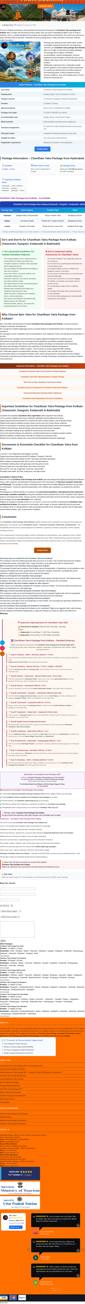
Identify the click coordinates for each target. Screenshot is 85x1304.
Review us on (14, 1227)
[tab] (42, 558)
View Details (4, 956)
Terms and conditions (37, 1295)
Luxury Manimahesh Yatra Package (11, 1079)
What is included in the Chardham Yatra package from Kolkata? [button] (25, 566)
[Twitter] (71, 1)
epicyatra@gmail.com (12, 1152)
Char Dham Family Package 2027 (11, 1089)
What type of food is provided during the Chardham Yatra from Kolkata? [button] (28, 591)
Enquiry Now (42, 149)
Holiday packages (6, 1117)
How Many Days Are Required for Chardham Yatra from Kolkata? (42, 387)
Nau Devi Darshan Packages (9, 1082)
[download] (2, 648)
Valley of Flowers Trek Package (10, 1092)
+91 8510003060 (42, 786)
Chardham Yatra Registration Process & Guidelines (42, 398)
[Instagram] (67, 1)
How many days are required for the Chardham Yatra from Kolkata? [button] (26, 558)
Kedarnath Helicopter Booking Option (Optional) (42, 393)
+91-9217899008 (11, 1163)
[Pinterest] (79, 1)
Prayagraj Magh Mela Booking (10, 1085)
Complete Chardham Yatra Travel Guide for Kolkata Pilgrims (42, 371)
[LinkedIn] (75, 1)
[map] (2, 653)
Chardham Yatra (6, 454)
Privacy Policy (50, 1295)
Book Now (4, 1303)
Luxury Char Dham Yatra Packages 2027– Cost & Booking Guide (21, 1066)
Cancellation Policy (63, 1295)
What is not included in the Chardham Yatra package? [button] (21, 576)
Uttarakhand (17, 487)
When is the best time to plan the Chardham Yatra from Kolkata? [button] (25, 598)
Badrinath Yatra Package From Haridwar (13, 1120)
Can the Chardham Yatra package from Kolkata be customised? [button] (25, 606)
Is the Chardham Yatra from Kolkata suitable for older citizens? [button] (24, 583)
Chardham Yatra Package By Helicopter (13, 1075)
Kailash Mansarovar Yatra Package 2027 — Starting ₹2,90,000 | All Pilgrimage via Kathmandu (30, 1072)
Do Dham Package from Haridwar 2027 (13, 1095)
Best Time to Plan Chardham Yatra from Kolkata (42, 382)
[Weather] (2, 642)
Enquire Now (42, 550)
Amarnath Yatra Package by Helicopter (12, 1069)
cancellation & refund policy (42, 502)
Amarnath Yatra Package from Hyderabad (13, 1114)
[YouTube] (83, 1)
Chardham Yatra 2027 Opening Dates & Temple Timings (42, 377)
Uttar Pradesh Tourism (7, 1099)
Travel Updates (5, 1102)
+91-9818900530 (11, 1150)
